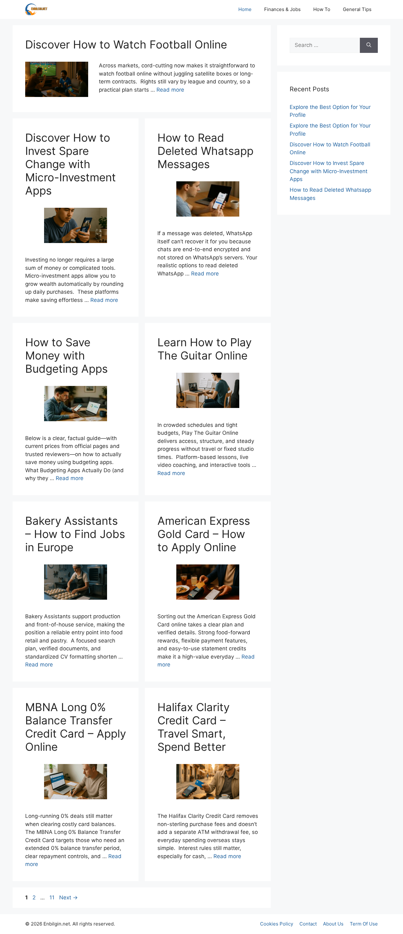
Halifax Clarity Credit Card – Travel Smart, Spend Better (193, 726)
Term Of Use (364, 924)
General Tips (357, 9)
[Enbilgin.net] (36, 9)
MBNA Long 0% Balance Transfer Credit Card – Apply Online (75, 726)
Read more (170, 90)
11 (52, 897)
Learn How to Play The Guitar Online (204, 349)
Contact (308, 924)
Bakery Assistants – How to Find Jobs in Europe (75, 534)
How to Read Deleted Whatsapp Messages (205, 151)
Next (68, 897)
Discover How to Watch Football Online (126, 44)
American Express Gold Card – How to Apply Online (203, 534)
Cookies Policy (276, 924)
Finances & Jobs (282, 9)
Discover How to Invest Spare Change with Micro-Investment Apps (70, 164)
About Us (333, 924)
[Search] (369, 45)
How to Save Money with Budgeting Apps (66, 355)
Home (245, 9)
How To (321, 9)
